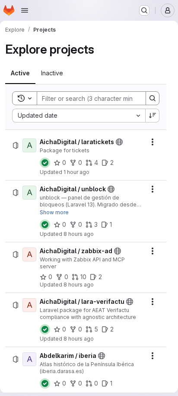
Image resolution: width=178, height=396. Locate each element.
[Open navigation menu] (25, 10)
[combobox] (78, 115)
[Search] (152, 98)
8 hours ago (79, 234)
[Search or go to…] (144, 10)
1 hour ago (76, 172)
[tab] (20, 73)
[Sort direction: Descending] (152, 115)
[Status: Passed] (45, 163)
